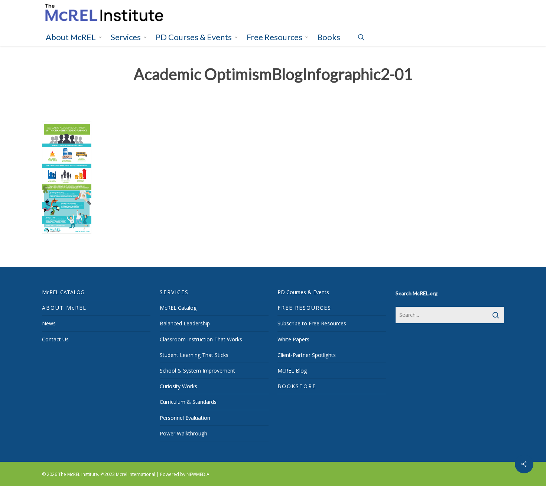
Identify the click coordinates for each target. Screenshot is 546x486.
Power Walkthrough (183, 433)
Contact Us (55, 339)
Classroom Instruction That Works (201, 339)
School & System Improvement (197, 370)
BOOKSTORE (296, 386)
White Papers (293, 339)
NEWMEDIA (197, 474)
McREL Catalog (178, 307)
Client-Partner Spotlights (306, 354)
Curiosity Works (178, 386)
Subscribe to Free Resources (311, 323)
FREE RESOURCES (304, 307)
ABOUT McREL (64, 307)
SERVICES (174, 292)
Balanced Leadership (185, 323)
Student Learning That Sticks (194, 354)
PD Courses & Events (303, 292)
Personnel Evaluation (185, 417)
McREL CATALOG (63, 292)
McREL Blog (292, 370)
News (49, 323)
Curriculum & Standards (188, 401)
